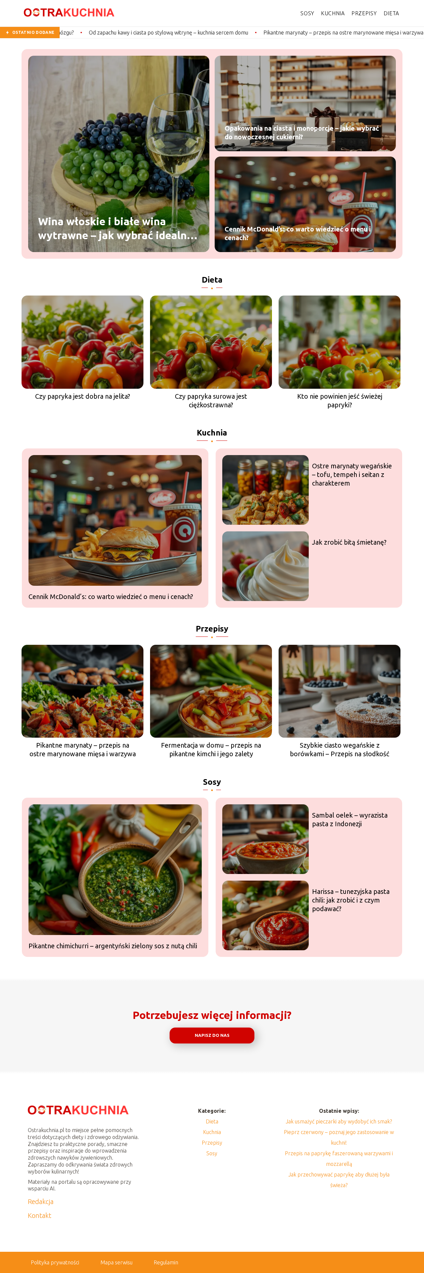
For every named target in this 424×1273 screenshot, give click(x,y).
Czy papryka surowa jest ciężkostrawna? (211, 400)
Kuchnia (333, 13)
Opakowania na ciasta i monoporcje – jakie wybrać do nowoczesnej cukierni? (302, 132)
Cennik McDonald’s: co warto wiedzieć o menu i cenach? (298, 233)
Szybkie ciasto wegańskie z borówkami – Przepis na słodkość (339, 749)
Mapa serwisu (116, 1262)
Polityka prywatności (55, 1262)
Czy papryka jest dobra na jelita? (82, 396)
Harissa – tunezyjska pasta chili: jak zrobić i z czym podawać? (351, 900)
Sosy (307, 13)
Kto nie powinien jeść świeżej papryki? (339, 400)
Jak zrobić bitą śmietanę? (349, 542)
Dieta (391, 13)
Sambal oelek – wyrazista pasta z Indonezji (350, 819)
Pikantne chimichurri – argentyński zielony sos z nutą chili (112, 946)
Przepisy (364, 13)
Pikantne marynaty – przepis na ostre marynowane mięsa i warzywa (250, 32)
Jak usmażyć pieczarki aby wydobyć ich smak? (339, 1121)
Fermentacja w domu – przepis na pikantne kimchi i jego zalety (211, 749)
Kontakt (39, 1215)
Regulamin (166, 1262)
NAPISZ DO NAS (212, 1035)
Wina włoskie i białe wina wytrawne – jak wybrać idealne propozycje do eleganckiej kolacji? (115, 228)
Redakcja (41, 1201)
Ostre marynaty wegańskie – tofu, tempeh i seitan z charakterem (352, 474)
